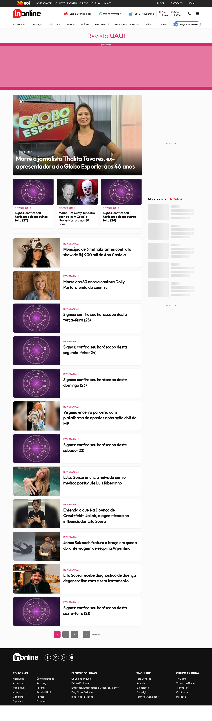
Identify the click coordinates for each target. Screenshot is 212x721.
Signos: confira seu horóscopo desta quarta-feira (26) (120, 216)
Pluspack (181, 696)
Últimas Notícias (45, 678)
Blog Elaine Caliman (82, 692)
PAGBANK (72, 3)
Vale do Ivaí (54, 24)
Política (85, 24)
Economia (41, 701)
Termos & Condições (147, 696)
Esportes (18, 701)
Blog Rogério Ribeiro (82, 696)
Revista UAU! (102, 24)
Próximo (96, 634)
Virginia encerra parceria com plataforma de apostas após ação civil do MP (100, 418)
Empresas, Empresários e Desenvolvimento (95, 687)
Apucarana (19, 24)
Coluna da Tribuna (81, 678)
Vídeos (149, 24)
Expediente (142, 687)
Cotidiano (18, 696)
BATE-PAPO (177, 3)
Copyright (141, 692)
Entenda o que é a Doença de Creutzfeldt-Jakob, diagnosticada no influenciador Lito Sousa (96, 515)
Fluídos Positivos (80, 683)
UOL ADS (107, 3)
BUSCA (160, 3)
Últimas (163, 24)
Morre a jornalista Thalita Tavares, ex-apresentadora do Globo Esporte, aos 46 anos (75, 162)
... (80, 634)
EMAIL (192, 3)
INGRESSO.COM (44, 3)
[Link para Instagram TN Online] (64, 657)
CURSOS (83, 3)
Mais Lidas (18, 678)
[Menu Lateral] (197, 13)
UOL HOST (59, 3)
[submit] (190, 14)
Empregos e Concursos (127, 24)
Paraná (70, 24)
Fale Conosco (143, 678)
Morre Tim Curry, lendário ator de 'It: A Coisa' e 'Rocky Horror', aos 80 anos (77, 218)
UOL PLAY (95, 3)
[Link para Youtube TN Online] (72, 657)
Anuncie (140, 683)
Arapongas (36, 24)
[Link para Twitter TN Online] (56, 657)
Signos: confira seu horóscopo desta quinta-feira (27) (32, 216)
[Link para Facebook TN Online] (48, 657)
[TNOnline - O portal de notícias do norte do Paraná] (27, 14)
